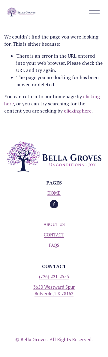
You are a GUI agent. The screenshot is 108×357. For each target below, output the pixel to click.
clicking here (78, 110)
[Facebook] (54, 204)
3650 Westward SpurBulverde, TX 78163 (54, 290)
